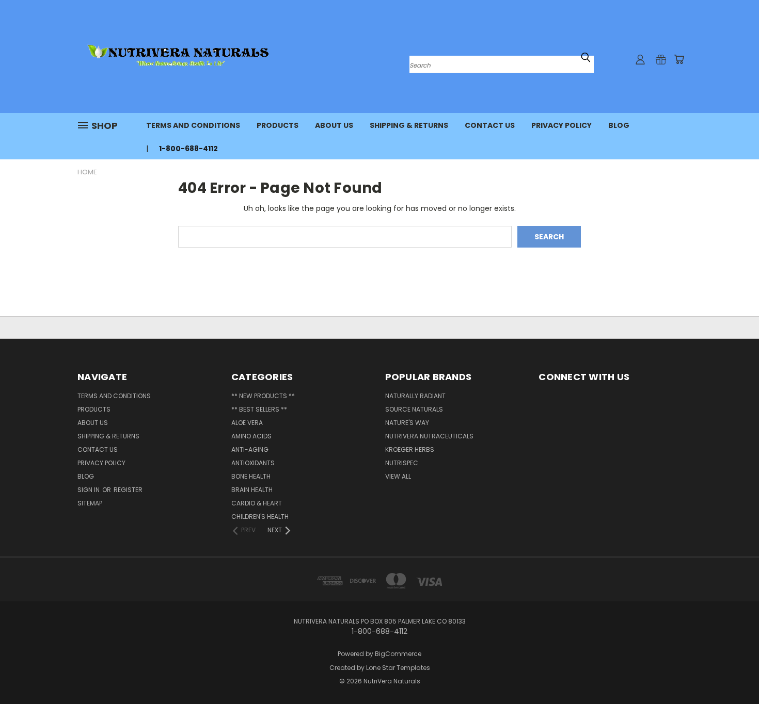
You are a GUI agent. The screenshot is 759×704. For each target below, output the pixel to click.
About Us (334, 125)
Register (128, 489)
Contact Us (490, 125)
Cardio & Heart (256, 503)
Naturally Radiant (415, 395)
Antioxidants (253, 463)
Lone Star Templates (398, 667)
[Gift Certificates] (661, 59)
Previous (732, 671)
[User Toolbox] (640, 59)
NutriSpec (401, 463)
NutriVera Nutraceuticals (429, 436)
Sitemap (89, 503)
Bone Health (251, 476)
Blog (618, 125)
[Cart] (679, 59)
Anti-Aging (249, 449)
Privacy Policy (561, 125)
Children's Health (260, 516)
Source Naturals (414, 409)
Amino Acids (251, 436)
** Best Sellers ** (259, 409)
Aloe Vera (247, 422)
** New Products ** (263, 395)
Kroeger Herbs (409, 449)
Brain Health (252, 489)
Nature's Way (407, 422)
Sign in (89, 489)
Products (277, 125)
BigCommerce (398, 653)
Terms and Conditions (193, 125)
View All (398, 476)
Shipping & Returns (409, 125)
